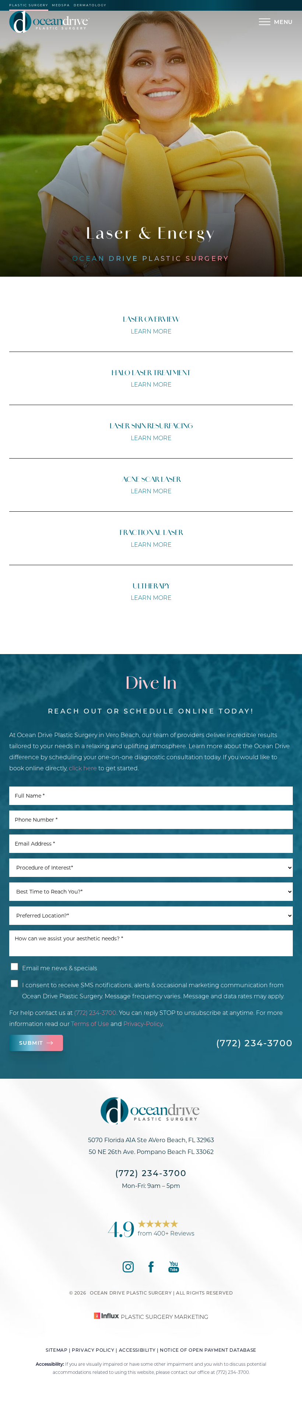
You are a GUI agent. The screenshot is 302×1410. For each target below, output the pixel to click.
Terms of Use (90, 1023)
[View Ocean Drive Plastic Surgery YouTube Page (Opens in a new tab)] (173, 1270)
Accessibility (137, 1350)
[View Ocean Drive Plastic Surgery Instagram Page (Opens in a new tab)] (128, 1270)
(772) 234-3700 (95, 1012)
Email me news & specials (59, 968)
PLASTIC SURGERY (28, 5)
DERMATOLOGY (90, 5)
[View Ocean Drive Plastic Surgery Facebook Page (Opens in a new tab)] (151, 1270)
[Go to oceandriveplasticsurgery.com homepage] (80, 22)
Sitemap (56, 1350)
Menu (283, 21)
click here (83, 768)
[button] (265, 21)
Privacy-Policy (142, 1023)
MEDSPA (61, 5)
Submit (31, 1042)
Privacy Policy (93, 1350)
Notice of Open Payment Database (208, 1350)
